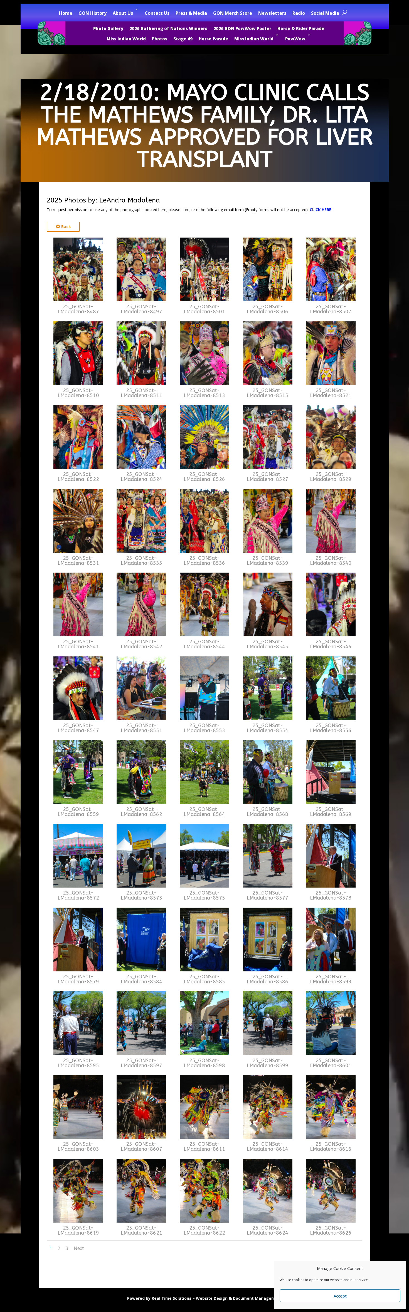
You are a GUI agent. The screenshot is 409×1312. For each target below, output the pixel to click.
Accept (340, 1296)
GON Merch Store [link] (232, 13)
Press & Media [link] (191, 13)
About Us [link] (123, 13)
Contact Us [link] (157, 13)
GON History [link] (92, 13)
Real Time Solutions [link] (171, 1298)
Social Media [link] (325, 13)
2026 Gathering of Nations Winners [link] (168, 28)
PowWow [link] (295, 38)
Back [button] (66, 226)
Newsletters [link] (272, 13)
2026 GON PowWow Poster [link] (242, 28)
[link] (78, 299)
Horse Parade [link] (213, 38)
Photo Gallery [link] (108, 28)
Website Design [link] (212, 1298)
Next (79, 1248)
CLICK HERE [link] (320, 209)
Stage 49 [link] (183, 38)
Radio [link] (298, 13)
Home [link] (65, 13)
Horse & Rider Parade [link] (300, 28)
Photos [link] (159, 38)
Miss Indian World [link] (126, 38)
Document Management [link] (257, 1298)
